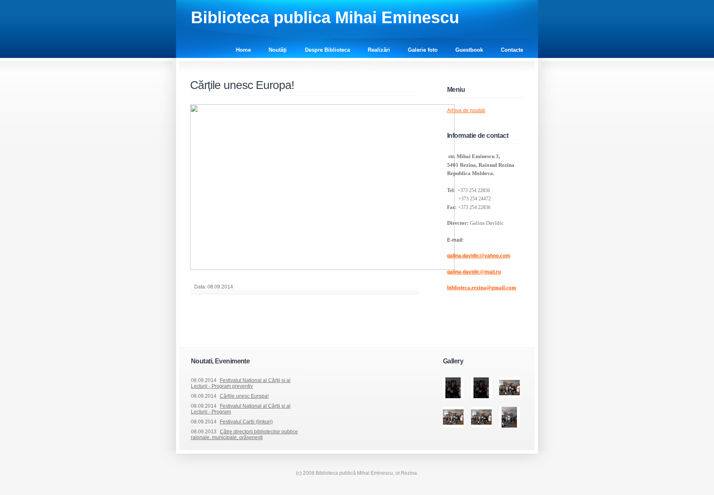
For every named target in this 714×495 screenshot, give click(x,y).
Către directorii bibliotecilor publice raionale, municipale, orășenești (244, 434)
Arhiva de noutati (466, 110)
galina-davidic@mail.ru (474, 272)
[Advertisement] (286, 327)
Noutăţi (278, 50)
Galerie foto (423, 50)
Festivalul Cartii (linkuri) (246, 422)
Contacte (512, 50)
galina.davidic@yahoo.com (478, 256)
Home (243, 50)
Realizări (379, 50)
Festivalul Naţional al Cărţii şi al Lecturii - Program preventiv (240, 383)
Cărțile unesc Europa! (242, 85)
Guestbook (469, 50)
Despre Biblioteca (327, 50)
